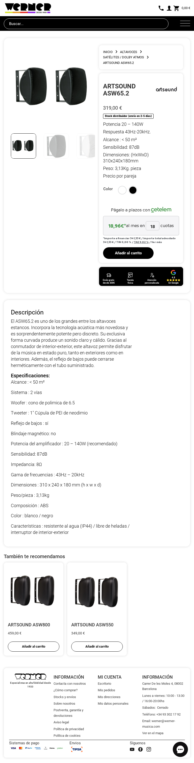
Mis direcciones (109, 697)
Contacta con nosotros (70, 683)
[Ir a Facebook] (140, 749)
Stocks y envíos (65, 697)
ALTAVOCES (128, 52)
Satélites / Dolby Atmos (123, 57)
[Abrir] (185, 24)
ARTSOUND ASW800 (29, 624)
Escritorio (104, 683)
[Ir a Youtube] (132, 749)
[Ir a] (167, 89)
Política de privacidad (69, 729)
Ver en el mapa (152, 733)
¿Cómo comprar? (66, 690)
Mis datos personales (113, 703)
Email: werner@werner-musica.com (158, 723)
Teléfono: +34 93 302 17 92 (161, 714)
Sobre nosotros (64, 703)
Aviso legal (61, 722)
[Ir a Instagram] (149, 749)
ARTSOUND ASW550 (92, 624)
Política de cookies (67, 735)
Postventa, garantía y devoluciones (68, 712)
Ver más (156, 242)
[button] (122, 190)
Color (108, 189)
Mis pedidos (106, 690)
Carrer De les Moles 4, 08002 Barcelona (162, 686)
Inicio (108, 52)
